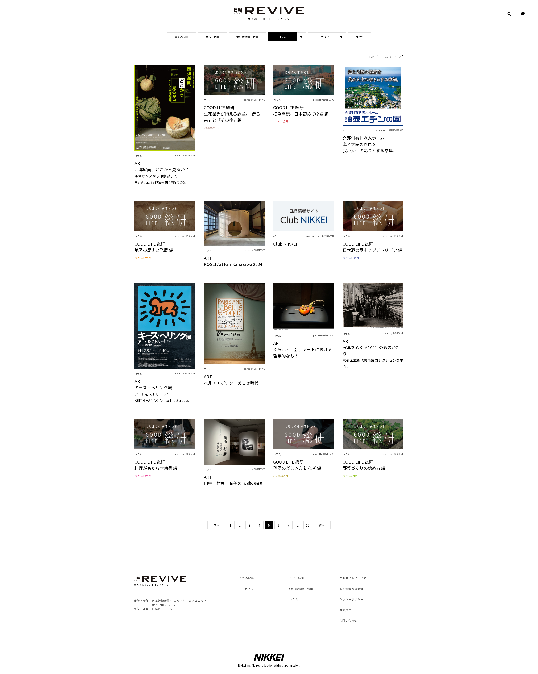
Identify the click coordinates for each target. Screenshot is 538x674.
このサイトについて (353, 578)
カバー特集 (212, 37)
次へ (321, 525)
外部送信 (345, 610)
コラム (282, 37)
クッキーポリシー (351, 599)
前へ (216, 525)
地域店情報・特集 (247, 37)
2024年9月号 (280, 475)
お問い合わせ (348, 621)
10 (307, 525)
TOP (371, 56)
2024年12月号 (142, 257)
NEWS (359, 37)
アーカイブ (322, 37)
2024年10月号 (142, 475)
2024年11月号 (351, 257)
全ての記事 (181, 37)
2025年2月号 (211, 127)
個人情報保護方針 (351, 589)
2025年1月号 (280, 121)
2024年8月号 (350, 475)
